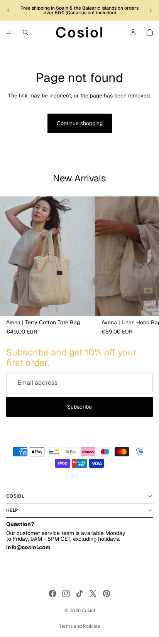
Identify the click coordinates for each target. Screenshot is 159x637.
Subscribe (79, 406)
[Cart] (149, 32)
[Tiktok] (79, 593)
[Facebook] (52, 593)
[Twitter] (93, 593)
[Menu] (9, 32)
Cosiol (88, 610)
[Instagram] (66, 593)
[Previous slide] (8, 10)
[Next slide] (150, 10)
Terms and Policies (79, 626)
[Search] (25, 32)
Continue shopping (80, 123)
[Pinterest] (106, 593)
